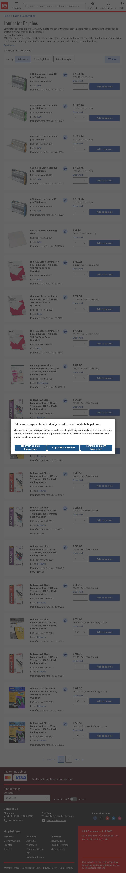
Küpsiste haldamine (63, 447)
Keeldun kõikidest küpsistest (96, 448)
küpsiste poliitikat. (35, 437)
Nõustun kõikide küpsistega (30, 448)
